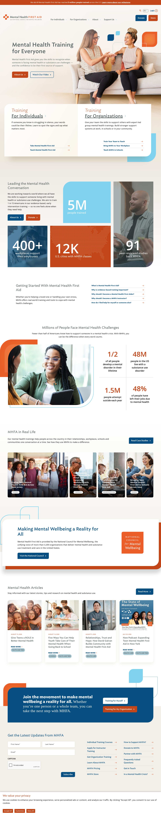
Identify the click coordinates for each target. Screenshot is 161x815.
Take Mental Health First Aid (42, 146)
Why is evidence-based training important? (109, 290)
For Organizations (104, 116)
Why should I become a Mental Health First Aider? (112, 294)
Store (153, 18)
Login (152, 10)
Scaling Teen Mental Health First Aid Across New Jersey (23, 484)
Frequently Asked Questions (132, 761)
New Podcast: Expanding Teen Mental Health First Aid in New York (136, 640)
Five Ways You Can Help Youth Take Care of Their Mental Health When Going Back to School (61, 642)
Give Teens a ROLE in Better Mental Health (22, 639)
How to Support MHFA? (135, 742)
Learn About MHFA (96, 762)
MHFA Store (92, 774)
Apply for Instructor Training (96, 749)
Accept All (8, 811)
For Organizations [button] (78, 19)
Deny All (31, 811)
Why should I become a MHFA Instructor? (109, 298)
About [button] (95, 19)
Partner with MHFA (133, 753)
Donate (141, 18)
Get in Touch (130, 768)
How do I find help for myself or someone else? (111, 303)
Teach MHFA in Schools (113, 150)
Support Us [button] (109, 19)
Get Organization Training (99, 757)
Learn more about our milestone (116, 2)
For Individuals (27, 116)
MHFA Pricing (93, 768)
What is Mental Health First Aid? (105, 286)
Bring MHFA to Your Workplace (117, 146)
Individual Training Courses (99, 742)
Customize (20, 811)
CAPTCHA (12, 759)
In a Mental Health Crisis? (136, 774)
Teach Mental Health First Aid (42, 150)
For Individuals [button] (57, 19)
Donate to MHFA (132, 748)
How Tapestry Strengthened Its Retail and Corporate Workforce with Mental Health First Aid (81, 480)
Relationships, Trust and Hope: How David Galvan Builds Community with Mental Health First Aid (99, 642)
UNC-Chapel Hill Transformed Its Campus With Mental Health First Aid (110, 482)
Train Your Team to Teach (114, 141)
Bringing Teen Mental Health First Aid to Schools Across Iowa (139, 483)
